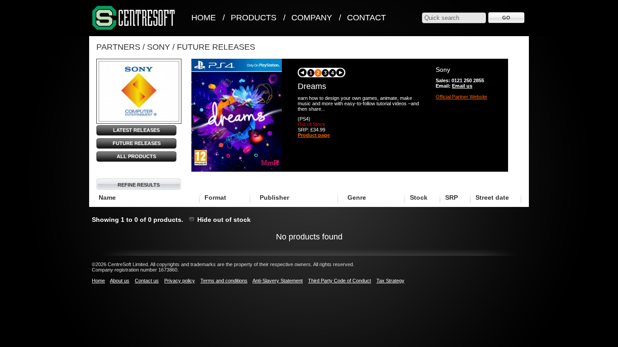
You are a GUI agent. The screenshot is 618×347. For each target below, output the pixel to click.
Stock (419, 197)
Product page (314, 135)
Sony (158, 47)
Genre (356, 197)
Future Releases (216, 47)
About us (119, 280)
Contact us (147, 280)
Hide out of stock (224, 219)
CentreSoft (134, 18)
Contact (366, 17)
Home (203, 17)
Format (215, 197)
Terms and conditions (223, 280)
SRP (451, 197)
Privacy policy (179, 280)
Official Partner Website (461, 96)
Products (253, 17)
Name (107, 197)
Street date (492, 197)
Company (311, 17)
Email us (462, 86)
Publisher (274, 197)
